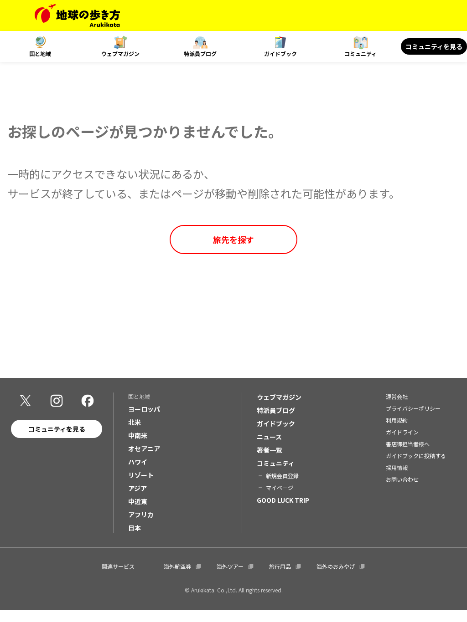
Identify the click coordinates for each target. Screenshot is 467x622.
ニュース (269, 436)
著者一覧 (269, 449)
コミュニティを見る (433, 46)
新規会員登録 (282, 475)
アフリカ (141, 514)
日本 (134, 527)
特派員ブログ (200, 53)
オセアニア (144, 448)
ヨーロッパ (144, 408)
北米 (134, 422)
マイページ (279, 487)
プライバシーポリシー (413, 408)
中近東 (137, 501)
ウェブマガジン (120, 53)
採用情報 (397, 467)
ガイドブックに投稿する (416, 455)
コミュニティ (360, 53)
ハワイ (137, 461)
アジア (137, 488)
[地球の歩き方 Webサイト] (77, 15)
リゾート (141, 474)
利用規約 (397, 420)
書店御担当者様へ (408, 444)
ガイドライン (402, 432)
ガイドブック (280, 53)
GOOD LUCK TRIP (283, 500)
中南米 (137, 435)
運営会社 (397, 396)
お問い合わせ (402, 479)
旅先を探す (233, 239)
